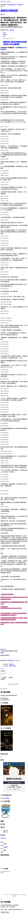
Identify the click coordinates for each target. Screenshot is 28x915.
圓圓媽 (2, 652)
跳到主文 (3, 14)
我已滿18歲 (3, 912)
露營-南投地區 (12, 665)
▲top (2, 668)
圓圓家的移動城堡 (9, 10)
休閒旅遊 (12, 30)
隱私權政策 (24, 894)
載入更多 (3, 670)
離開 (8, 912)
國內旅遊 (11, 664)
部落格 (5, 34)
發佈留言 (3, 679)
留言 (12, 660)
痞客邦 (9, 660)
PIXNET (6, 894)
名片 (4, 36)
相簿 (4, 32)
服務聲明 (14, 896)
